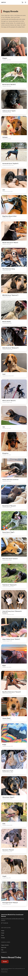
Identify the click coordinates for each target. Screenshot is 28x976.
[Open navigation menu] (25, 2)
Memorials (3, 947)
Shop (2, 935)
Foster (2, 933)
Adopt (2, 930)
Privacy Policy (4, 971)
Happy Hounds (5, 945)
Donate (3, 937)
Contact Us (4, 952)
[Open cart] (22, 2)
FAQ (2, 949)
